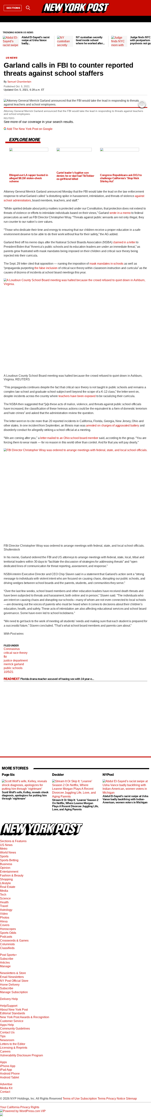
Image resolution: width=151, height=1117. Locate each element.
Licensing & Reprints (13, 1047)
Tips (3, 1036)
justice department (16, 660)
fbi (5, 656)
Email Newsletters (12, 976)
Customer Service (11, 1021)
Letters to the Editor (12, 1044)
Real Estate (7, 886)
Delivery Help (9, 999)
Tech (3, 894)
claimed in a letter (124, 242)
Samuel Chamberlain (19, 81)
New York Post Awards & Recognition (24, 1017)
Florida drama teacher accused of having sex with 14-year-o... (57, 678)
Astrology (6, 909)
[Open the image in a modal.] (141, 104)
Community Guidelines (15, 1028)
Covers (4, 925)
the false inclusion (45, 268)
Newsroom (7, 1040)
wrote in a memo (120, 212)
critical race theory (15, 652)
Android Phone (10, 1073)
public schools (13, 668)
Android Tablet (9, 1077)
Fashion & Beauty (11, 875)
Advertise (6, 1084)
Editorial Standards (12, 1013)
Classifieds (7, 948)
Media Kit (6, 1088)
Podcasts (6, 936)
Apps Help (7, 1024)
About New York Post (14, 1009)
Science (5, 898)
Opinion (5, 867)
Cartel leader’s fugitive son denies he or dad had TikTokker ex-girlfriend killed (75, 175)
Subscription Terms (93, 1098)
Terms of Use (71, 1098)
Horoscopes (8, 928)
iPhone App (7, 1066)
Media (4, 890)
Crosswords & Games (14, 940)
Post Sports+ (8, 954)
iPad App (6, 1069)
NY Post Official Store (14, 980)
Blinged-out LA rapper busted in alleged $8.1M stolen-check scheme (28, 178)
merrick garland (14, 664)
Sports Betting (9, 860)
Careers (5, 1051)
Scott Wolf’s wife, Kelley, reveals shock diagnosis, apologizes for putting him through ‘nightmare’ (25, 795)
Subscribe (6, 958)
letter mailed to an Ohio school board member (69, 438)
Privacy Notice (115, 1098)
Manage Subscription (14, 992)
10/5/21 (8, 671)
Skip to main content (13, 35)
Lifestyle (5, 883)
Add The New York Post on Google (29, 128)
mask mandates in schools (106, 263)
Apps (3, 1062)
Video (4, 913)
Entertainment (9, 871)
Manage (5, 966)
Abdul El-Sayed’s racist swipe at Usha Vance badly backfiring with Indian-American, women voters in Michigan (125, 799)
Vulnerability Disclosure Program (21, 1055)
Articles (5, 962)
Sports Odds (8, 932)
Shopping (6, 879)
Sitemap (131, 1098)
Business (6, 864)
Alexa (4, 921)
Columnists (7, 944)
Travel (4, 906)
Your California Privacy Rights (19, 1107)
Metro (3, 848)
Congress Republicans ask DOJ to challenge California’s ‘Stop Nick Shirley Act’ (121, 178)
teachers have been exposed (77, 396)
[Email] (37, 8)
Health (4, 902)
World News (8, 852)
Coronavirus (12, 648)
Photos (4, 917)
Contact (5, 1091)
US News (6, 845)
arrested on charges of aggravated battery (112, 425)
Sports (4, 856)
